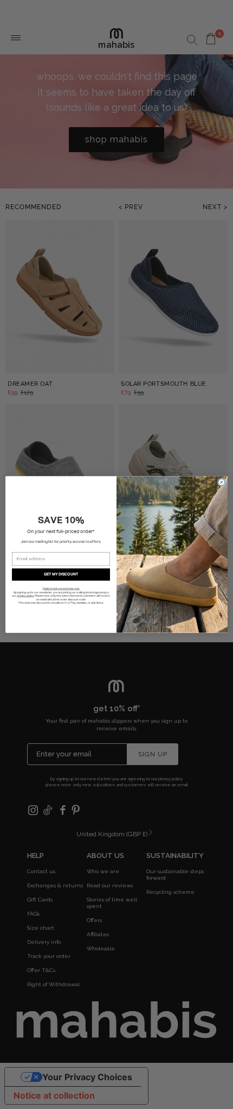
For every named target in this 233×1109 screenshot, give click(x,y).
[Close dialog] (221, 482)
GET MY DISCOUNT (61, 575)
